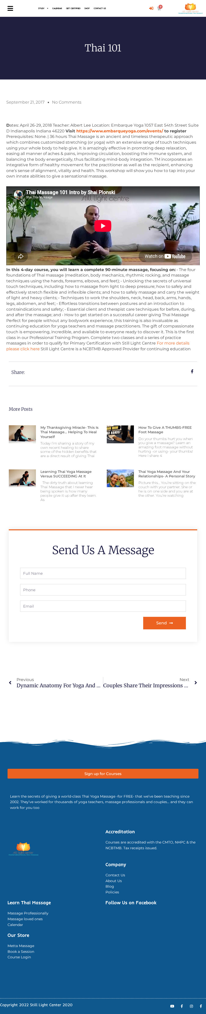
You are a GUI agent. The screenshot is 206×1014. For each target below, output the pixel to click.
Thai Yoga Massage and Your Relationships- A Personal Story (166, 473)
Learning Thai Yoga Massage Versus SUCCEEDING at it (66, 473)
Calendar (57, 8)
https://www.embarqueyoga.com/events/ (119, 131)
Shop (87, 8)
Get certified (73, 8)
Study (41, 8)
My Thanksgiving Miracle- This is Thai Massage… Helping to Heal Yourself (69, 432)
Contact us (100, 8)
